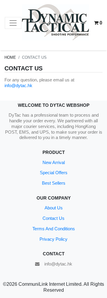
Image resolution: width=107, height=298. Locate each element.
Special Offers (53, 172)
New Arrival (54, 162)
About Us (54, 207)
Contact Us (53, 218)
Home (10, 57)
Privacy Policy (53, 239)
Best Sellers (53, 183)
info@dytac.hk (18, 85)
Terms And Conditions (53, 228)
